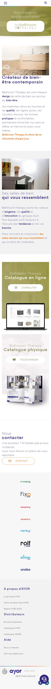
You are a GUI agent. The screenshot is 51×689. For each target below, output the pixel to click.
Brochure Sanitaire (13, 622)
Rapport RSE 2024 (13, 609)
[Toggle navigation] (5, 3)
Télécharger (28, 360)
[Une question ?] (44, 679)
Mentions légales (25, 676)
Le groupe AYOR (12, 597)
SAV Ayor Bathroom (13, 654)
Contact (21, 461)
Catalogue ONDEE (13, 634)
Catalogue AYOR (12, 628)
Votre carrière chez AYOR (16, 603)
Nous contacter (11, 648)
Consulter (28, 288)
